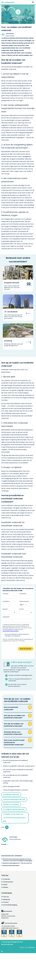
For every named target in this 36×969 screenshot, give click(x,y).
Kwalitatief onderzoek (11, 794)
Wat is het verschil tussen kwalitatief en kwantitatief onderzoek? (14, 742)
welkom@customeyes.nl (9, 928)
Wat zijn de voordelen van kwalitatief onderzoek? (14, 716)
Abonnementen (8, 882)
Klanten (5, 887)
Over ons (6, 897)
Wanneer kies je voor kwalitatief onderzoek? (13, 733)
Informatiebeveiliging (10, 905)
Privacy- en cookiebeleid (27, 947)
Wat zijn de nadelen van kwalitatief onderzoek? (13, 725)
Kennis (5, 884)
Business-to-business (11, 804)
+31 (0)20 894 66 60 (8, 926)
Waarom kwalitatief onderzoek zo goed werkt (18, 766)
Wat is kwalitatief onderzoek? (11, 708)
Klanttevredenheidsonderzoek (14, 799)
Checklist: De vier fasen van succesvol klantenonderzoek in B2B (14, 817)
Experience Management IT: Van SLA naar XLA (17, 863)
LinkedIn (4, 844)
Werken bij (6, 899)
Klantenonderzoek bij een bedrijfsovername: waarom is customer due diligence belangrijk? (18, 859)
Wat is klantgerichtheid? (11, 786)
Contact (6, 902)
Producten (6, 879)
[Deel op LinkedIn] (7, 827)
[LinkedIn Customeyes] (2, 951)
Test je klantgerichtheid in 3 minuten (15, 790)
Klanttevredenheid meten (11, 865)
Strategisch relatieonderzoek (13, 809)
